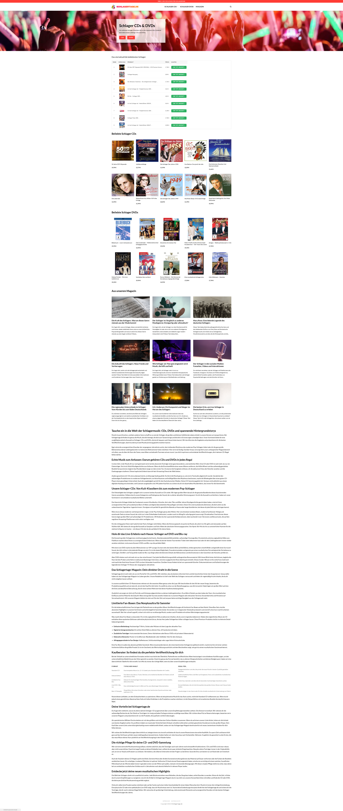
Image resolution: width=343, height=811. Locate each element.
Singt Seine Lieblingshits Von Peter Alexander (219, 199)
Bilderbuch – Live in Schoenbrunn (122, 243)
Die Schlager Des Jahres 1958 (169, 164)
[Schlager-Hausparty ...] (121, 74)
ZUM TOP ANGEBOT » (179, 67)
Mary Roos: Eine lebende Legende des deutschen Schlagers (209, 321)
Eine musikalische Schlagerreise (194, 277)
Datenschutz (175, 801)
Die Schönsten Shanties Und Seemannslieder (217, 165)
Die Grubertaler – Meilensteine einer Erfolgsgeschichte (147, 243)
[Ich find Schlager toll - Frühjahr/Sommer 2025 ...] (121, 89)
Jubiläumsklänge (141, 164)
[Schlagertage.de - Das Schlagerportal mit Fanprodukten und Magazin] (125, 7)
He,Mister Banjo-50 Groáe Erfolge (195, 198)
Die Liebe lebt (116, 198)
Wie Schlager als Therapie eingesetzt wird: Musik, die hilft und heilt (170, 365)
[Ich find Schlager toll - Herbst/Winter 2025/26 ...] (121, 103)
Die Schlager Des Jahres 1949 (169, 198)
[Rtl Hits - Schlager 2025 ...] (121, 96)
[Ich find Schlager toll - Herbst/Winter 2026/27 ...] (121, 125)
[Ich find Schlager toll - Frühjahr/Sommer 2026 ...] (121, 110)
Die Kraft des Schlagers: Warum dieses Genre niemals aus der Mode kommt (130, 321)
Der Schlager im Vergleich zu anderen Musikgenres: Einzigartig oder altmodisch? (170, 321)
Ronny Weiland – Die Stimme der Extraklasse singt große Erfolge (170, 278)
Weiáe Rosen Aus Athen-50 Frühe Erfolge (146, 199)
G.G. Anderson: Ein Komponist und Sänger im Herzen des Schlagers (171, 408)
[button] (230, 6)
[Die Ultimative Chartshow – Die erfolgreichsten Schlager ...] (121, 81)
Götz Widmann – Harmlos (217, 277)
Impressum (166, 801)
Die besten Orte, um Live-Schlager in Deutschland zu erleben (208, 408)
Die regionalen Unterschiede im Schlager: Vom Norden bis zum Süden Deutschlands (129, 408)
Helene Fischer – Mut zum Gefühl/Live (120, 278)
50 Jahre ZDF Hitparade (119, 164)
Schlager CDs (171, 7)
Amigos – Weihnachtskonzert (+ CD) (220, 243)
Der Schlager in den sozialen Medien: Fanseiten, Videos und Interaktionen (208, 365)
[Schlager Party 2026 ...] (121, 118)
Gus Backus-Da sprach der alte (194, 164)
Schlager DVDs (187, 7)
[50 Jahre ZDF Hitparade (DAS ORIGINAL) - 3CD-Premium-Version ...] (121, 67)
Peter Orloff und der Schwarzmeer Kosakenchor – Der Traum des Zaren (196, 243)
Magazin (200, 7)
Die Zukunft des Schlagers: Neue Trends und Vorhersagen (130, 365)
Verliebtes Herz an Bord (143, 277)
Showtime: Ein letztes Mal (168, 243)
